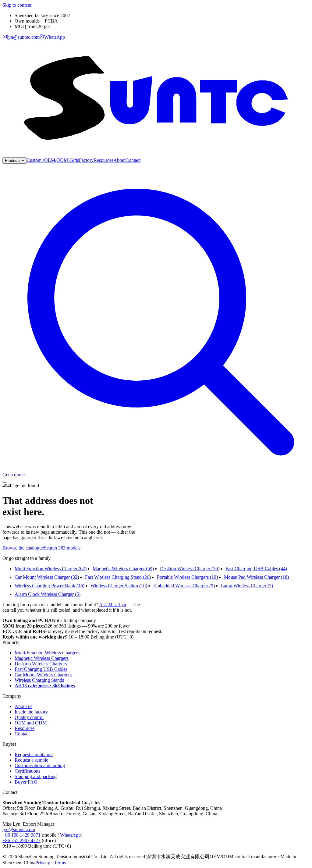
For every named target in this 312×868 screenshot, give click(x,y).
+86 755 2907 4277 (21, 840)
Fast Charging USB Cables (256, 568)
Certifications (27, 771)
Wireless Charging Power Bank (49, 585)
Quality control (29, 717)
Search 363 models (62, 547)
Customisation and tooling (40, 765)
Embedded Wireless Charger (184, 585)
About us (23, 706)
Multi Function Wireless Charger (51, 568)
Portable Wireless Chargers (187, 577)
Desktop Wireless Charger (189, 568)
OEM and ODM (31, 722)
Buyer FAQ (26, 781)
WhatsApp (70, 835)
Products (14, 160)
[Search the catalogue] (156, 469)
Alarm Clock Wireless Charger (47, 594)
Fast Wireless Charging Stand (118, 577)
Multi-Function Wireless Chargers (47, 652)
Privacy (42, 862)
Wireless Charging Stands (39, 680)
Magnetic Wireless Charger (123, 568)
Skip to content (16, 5)
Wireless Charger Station (118, 585)
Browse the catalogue (23, 547)
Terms (60, 862)
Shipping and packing (36, 776)
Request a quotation (34, 754)
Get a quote (13, 474)
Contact (133, 160)
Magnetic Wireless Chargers (42, 658)
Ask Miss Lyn (112, 604)
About (119, 160)
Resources (103, 160)
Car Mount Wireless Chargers (43, 674)
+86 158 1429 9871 (21, 835)
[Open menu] (4, 482)
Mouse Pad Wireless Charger (256, 577)
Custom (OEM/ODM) (48, 160)
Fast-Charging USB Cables (41, 669)
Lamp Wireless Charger (247, 585)
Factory (86, 160)
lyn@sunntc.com (18, 829)
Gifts (74, 160)
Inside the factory (31, 711)
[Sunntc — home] (156, 154)
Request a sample (31, 760)
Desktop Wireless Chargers (41, 663)
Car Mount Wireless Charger (47, 577)
